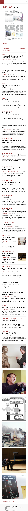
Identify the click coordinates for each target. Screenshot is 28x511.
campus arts (8, 266)
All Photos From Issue (8, 501)
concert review (9, 251)
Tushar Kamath (7, 59)
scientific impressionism (15, 318)
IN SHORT (5, 100)
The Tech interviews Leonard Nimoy (8, 238)
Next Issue (22, 48)
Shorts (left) (5, 197)
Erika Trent (6, 257)
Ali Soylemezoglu (7, 296)
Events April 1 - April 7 (9, 333)
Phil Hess (5, 309)
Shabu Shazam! (7, 224)
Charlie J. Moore (7, 241)
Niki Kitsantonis (7, 144)
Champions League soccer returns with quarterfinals (12, 293)
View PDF (5, 43)
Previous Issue (6, 48)
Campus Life (5, 318)
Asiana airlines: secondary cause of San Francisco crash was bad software (14, 211)
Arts (3, 223)
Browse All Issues (7, 50)
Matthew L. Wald (7, 213)
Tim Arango (6, 171)
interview (7, 235)
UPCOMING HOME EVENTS (11, 283)
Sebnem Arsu (14, 171)
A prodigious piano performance (8, 254)
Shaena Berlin (6, 157)
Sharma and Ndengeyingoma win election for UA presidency (12, 57)
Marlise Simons (7, 186)
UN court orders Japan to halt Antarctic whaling (11, 183)
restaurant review (10, 223)
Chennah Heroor (7, 271)
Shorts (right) (6, 113)
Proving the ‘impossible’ (9, 320)
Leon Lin (5, 74)
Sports (4, 281)
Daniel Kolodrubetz (8, 226)
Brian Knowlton (7, 129)
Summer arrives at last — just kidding (14, 155)
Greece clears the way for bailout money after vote (12, 141)
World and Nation (7, 111)
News (3, 54)
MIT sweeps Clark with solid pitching (13, 307)
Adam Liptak (6, 89)
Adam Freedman (7, 322)
